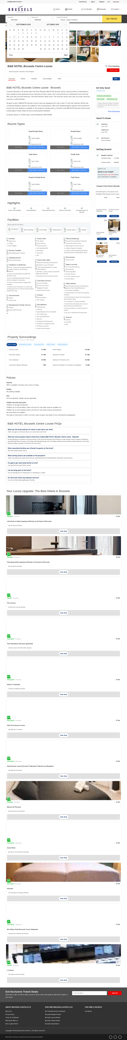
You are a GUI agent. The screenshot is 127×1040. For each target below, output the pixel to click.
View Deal (102, 216)
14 (14, 41)
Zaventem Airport (106, 158)
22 (18, 45)
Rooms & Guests (62, 17)
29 (18, 49)
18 (31, 41)
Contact (116, 9)
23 (23, 45)
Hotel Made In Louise (113, 256)
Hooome (10, 888)
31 (66, 49)
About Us (8, 1011)
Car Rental (87, 9)
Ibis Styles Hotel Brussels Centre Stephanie (22, 929)
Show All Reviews (114, 111)
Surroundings (47, 79)
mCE (48, 441)
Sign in (93, 2)
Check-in (10, 17)
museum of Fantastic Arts (26, 443)
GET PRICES (111, 18)
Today (11, 55)
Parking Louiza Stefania (64, 441)
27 (10, 49)
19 (36, 41)
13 (10, 41)
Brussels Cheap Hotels (52, 1020)
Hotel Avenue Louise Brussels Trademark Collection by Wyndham (30, 766)
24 (27, 45)
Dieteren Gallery (13, 443)
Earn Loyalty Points (11, 1024)
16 (23, 41)
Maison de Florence (14, 807)
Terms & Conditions (12, 1017)
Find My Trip (83, 2)
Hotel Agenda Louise (100, 233)
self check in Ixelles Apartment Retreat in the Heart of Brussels (29, 521)
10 (27, 37)
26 (36, 45)
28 (14, 49)
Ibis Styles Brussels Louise (114, 210)
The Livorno (11, 603)
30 (23, 49)
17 (27, 41)
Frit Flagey (53, 441)
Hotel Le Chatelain (13, 684)
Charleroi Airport (105, 162)
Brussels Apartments (52, 1024)
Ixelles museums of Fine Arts (80, 441)
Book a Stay (114, 70)
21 (14, 45)
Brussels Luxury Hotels (52, 1017)
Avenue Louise (70, 439)
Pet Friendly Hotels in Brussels (55, 1011)
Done (65, 55)
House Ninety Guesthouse (100, 256)
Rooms (23, 79)
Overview (12, 79)
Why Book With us (11, 1020)
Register (101, 2)
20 (10, 45)
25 (31, 45)
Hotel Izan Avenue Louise (16, 725)
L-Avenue (10, 970)
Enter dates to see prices (37, 147)
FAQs (59, 79)
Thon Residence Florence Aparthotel (20, 644)
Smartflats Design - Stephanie (101, 210)
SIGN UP (115, 993)
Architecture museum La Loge (56, 439)
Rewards (102, 9)
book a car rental (109, 175)
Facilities (34, 79)
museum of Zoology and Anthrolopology (33, 441)
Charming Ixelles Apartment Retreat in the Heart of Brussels (28, 562)
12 (36, 37)
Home (57, 9)
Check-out (35, 17)
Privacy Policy (9, 1014)
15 (18, 41)
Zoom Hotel (11, 848)
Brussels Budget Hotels (53, 1014)
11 (31, 37)
